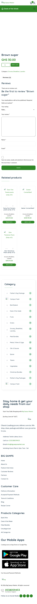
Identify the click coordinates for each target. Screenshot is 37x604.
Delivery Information (8, 491)
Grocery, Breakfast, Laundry (16, 71)
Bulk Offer (4, 518)
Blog (2, 502)
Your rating (4, 106)
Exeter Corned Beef (27, 208)
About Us (4, 464)
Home (3, 460)
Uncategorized (6, 528)
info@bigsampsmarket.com (16, 444)
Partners (4, 475)
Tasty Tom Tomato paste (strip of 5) (9, 209)
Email (3, 148)
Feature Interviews (7, 468)
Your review (5, 114)
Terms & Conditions (7, 498)
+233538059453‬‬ (14, 440)
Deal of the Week (6, 521)
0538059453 (12, 590)
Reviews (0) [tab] (7, 77)
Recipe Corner (5, 505)
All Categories (5, 532)
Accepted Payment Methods (10, 494)
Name (3, 140)
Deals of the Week (11, 9)
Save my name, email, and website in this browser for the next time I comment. (17, 161)
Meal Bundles (5, 525)
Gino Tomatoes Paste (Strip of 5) (9, 251)
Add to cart (15, 64)
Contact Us (4, 479)
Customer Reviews (7, 471)
